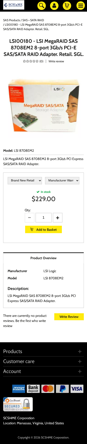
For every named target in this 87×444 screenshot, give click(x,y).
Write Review (69, 317)
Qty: (28, 210)
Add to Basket (46, 230)
